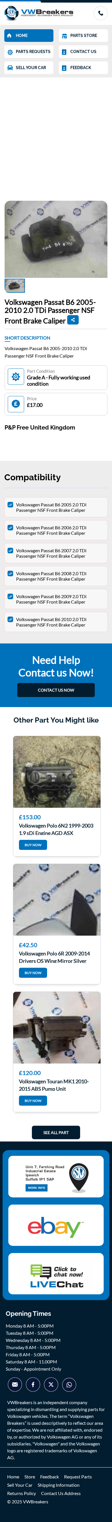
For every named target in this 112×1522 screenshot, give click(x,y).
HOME (22, 35)
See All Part (56, 1132)
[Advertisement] (56, 136)
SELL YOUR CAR (31, 67)
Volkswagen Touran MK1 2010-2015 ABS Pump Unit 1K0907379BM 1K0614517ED (54, 1084)
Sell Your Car (19, 1485)
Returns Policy (21, 1493)
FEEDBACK (80, 67)
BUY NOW (33, 845)
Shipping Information (59, 1485)
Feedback (49, 1476)
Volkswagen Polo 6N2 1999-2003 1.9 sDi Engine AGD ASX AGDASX (56, 828)
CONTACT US (83, 51)
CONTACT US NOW (56, 690)
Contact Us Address (61, 1493)
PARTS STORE (83, 35)
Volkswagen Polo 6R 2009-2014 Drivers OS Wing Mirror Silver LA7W (54, 956)
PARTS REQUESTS (33, 51)
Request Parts (78, 1476)
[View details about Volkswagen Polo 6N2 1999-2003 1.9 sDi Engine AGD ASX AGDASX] (57, 772)
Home (13, 1476)
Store (29, 1476)
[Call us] (100, 18)
